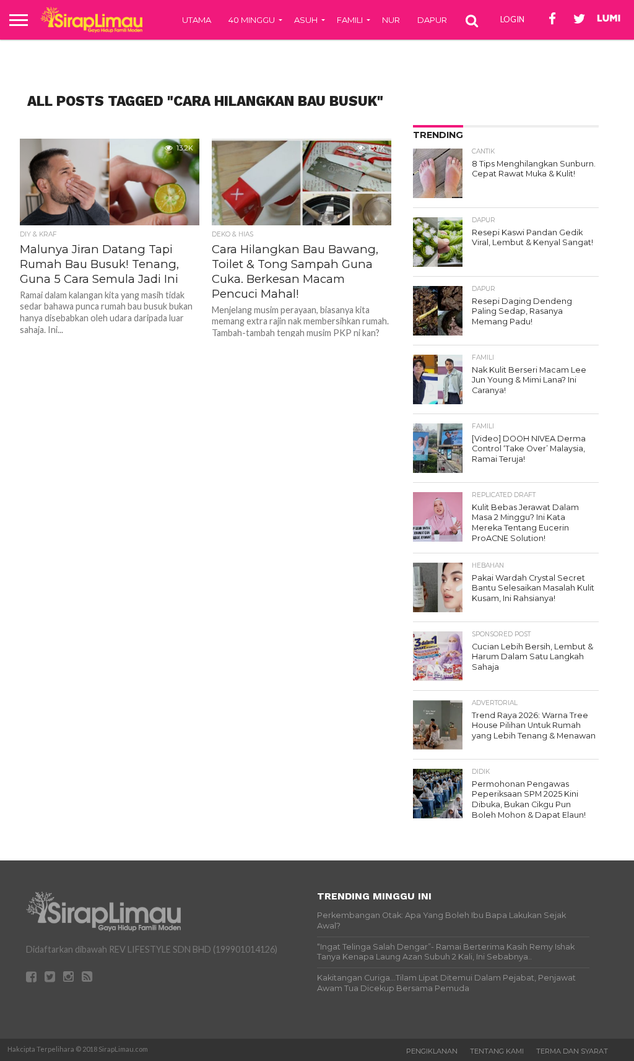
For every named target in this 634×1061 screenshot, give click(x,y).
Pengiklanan (432, 1051)
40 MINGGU (251, 20)
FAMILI (350, 20)
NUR (391, 20)
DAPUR (432, 20)
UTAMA (196, 20)
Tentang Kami (497, 1051)
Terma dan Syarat (572, 1051)
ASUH (306, 20)
